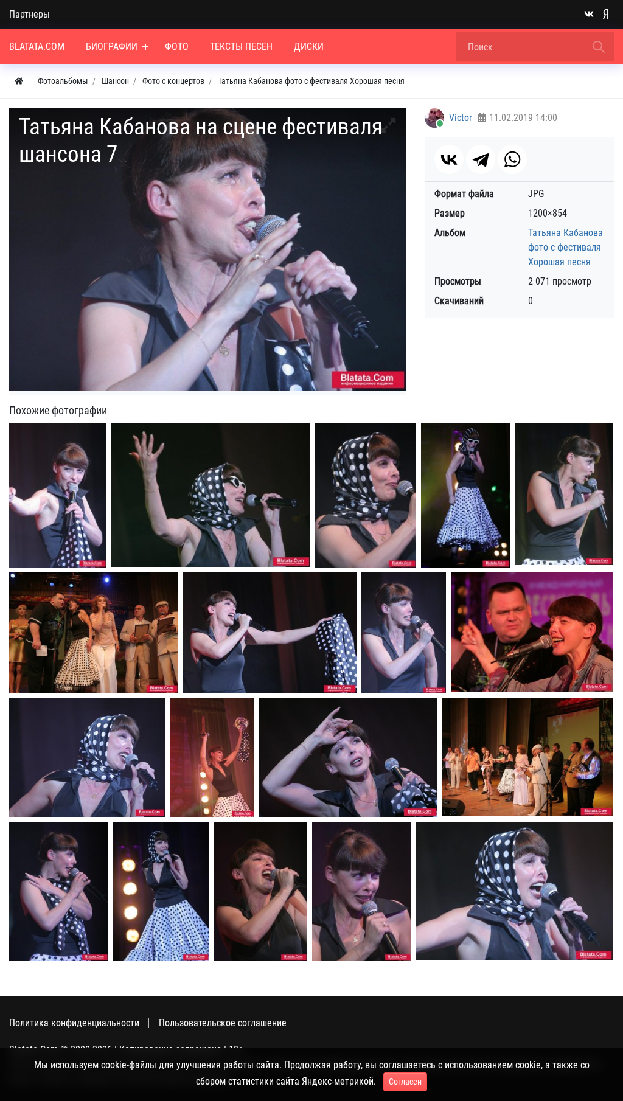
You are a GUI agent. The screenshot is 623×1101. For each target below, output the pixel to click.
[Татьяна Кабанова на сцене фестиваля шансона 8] (403, 633)
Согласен (405, 1081)
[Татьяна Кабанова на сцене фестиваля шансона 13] (161, 892)
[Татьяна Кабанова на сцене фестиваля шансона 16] (514, 891)
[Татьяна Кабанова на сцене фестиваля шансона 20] (532, 632)
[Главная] (19, 81)
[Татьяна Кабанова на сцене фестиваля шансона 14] (260, 891)
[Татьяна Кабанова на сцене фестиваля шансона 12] (58, 891)
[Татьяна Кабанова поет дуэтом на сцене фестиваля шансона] (93, 632)
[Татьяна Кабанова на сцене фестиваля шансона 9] (87, 757)
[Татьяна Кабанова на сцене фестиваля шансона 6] (270, 632)
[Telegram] (480, 159)
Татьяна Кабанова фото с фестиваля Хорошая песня (565, 247)
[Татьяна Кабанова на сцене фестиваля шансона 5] (564, 494)
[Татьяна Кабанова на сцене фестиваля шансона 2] (210, 495)
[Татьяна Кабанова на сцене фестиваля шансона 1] (57, 495)
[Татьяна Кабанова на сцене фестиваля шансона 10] (212, 758)
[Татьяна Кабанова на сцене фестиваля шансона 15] (361, 891)
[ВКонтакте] (449, 159)
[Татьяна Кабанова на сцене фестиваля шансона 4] (465, 495)
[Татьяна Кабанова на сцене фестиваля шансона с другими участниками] (527, 757)
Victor (460, 117)
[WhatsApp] (512, 159)
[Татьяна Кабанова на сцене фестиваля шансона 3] (365, 495)
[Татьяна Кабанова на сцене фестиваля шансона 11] (348, 757)
